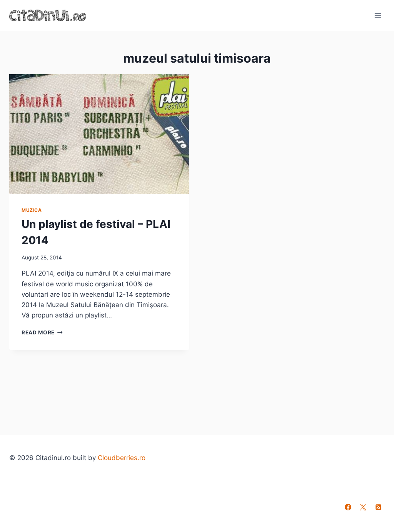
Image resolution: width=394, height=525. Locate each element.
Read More (42, 332)
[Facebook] (348, 506)
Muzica (32, 210)
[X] (363, 506)
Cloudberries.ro (121, 458)
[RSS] (378, 506)
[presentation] (99, 134)
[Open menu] (378, 15)
